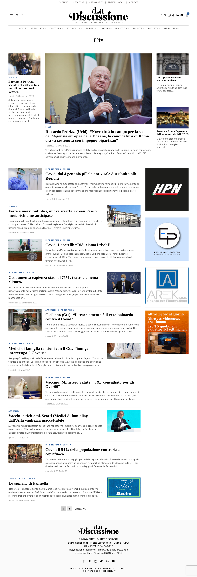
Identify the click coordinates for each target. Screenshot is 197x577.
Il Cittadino (28, 478)
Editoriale (14, 478)
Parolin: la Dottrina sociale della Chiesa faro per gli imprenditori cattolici (24, 86)
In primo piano (53, 169)
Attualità (50, 310)
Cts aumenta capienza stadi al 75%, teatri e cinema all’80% (53, 279)
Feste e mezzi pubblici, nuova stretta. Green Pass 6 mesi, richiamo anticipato (52, 213)
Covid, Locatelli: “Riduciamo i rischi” (78, 245)
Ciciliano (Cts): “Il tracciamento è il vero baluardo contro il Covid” (89, 317)
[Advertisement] (167, 406)
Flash (48, 127)
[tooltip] (161, 15)
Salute (66, 169)
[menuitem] (63, 2)
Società (12, 77)
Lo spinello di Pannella (28, 483)
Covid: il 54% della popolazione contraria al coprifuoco (83, 451)
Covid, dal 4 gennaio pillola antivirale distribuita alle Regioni (91, 176)
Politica (13, 206)
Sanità (29, 344)
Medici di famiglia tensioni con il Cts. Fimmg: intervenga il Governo (48, 350)
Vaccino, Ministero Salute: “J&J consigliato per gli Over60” (89, 384)
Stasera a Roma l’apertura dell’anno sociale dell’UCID (173, 133)
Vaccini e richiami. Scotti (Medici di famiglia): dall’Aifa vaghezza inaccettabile (48, 418)
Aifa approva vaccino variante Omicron (169, 79)
